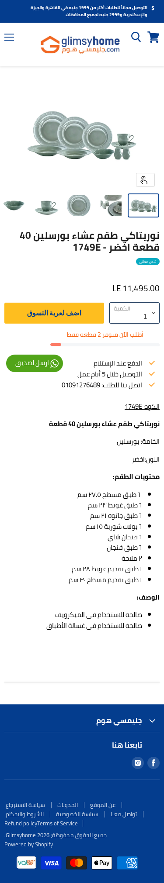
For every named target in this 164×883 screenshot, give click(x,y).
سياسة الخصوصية (77, 814)
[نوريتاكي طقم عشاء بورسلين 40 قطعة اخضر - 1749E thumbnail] (143, 205)
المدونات (67, 805)
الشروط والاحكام (24, 814)
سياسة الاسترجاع (25, 805)
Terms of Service (57, 823)
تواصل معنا (123, 814)
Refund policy (20, 823)
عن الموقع (103, 805)
